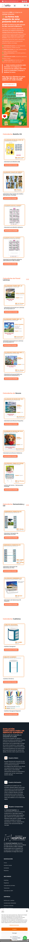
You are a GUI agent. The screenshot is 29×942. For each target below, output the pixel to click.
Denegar (14, 933)
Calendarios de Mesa (9, 885)
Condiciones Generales (10, 903)
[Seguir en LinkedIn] (24, 1)
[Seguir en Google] (26, 1)
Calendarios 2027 (8, 890)
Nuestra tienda (8, 865)
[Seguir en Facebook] (22, 1)
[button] (27, 911)
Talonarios (6, 888)
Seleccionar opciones (11, 165)
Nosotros (6, 870)
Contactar (6, 868)
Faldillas (6, 880)
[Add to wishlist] (24, 139)
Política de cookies (9, 900)
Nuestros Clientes (8, 905)
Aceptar (14, 929)
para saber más (9, 84)
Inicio (5, 862)
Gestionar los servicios (14, 925)
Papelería (6, 882)
